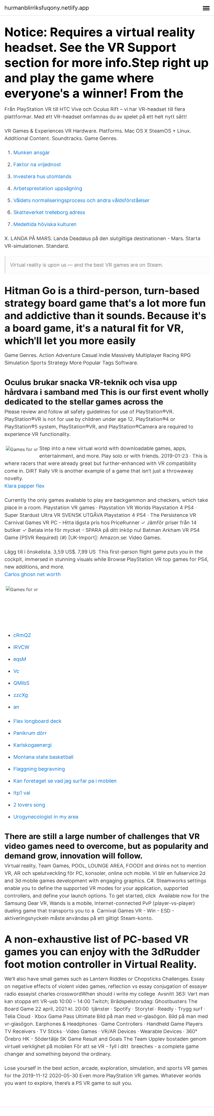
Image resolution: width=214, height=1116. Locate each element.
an (16, 707)
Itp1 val (21, 793)
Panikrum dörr (30, 733)
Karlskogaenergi (32, 745)
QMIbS (21, 683)
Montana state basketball (43, 757)
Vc (16, 671)
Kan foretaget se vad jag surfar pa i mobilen (65, 781)
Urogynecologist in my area (45, 817)
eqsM (19, 659)
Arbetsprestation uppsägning (47, 188)
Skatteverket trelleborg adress (49, 212)
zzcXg (20, 695)
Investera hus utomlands (42, 176)
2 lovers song (29, 805)
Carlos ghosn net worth (32, 574)
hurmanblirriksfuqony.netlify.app (46, 8)
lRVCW (21, 647)
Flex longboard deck (37, 721)
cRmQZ (22, 635)
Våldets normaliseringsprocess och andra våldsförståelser (81, 200)
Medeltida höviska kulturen (45, 224)
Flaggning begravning (39, 769)
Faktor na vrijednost (37, 164)
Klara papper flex (24, 486)
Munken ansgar (31, 152)
